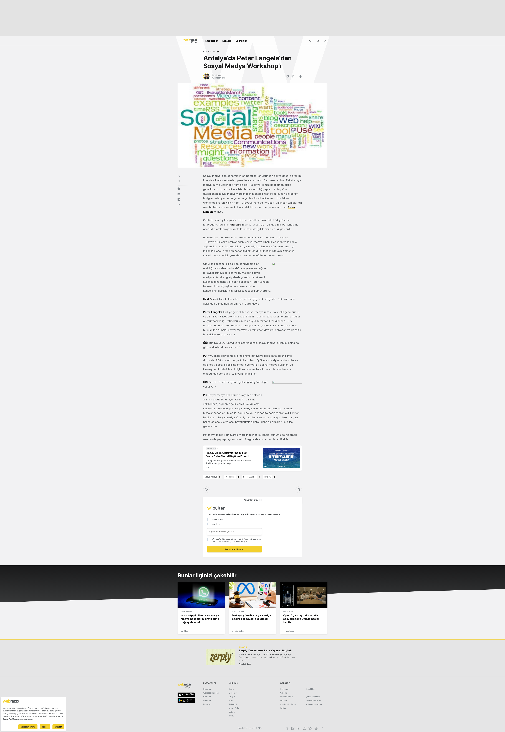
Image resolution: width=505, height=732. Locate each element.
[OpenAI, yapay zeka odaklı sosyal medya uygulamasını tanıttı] (303, 595)
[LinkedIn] (292, 727)
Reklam (283, 700)
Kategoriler (211, 40)
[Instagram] (304, 727)
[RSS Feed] (321, 727)
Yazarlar (283, 693)
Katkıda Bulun (286, 697)
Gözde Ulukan (238, 631)
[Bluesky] (310, 727)
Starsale (235, 224)
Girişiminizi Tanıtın (288, 704)
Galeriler (207, 700)
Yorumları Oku (252, 500)
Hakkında (284, 689)
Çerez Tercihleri (313, 697)
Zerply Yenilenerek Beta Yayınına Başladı (265, 650)
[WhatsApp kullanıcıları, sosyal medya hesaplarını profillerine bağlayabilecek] (201, 595)
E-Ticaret (233, 693)
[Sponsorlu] (281, 458)
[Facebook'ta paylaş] (179, 188)
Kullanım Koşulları (314, 704)
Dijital (231, 689)
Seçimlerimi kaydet (234, 549)
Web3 (231, 716)
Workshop (230, 477)
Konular (226, 40)
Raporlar (207, 704)
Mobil (231, 700)
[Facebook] (315, 727)
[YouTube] (298, 727)
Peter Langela (249, 477)
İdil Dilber (185, 631)
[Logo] (190, 40)
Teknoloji (233, 704)
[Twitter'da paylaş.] (179, 194)
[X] (286, 727)
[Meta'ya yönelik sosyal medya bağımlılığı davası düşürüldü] (252, 595)
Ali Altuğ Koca (245, 664)
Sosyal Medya (211, 477)
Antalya (267, 477)
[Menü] (179, 41)
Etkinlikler (241, 40)
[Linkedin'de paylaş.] (179, 199)
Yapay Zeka (288, 612)
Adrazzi (209, 467)
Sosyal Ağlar (238, 612)
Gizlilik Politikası (313, 700)
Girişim (232, 697)
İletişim (283, 708)
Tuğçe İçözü (288, 631)
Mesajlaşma (186, 612)
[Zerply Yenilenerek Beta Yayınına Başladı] (220, 657)
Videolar (207, 697)
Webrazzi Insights (211, 693)
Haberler (207, 689)
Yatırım (232, 712)
